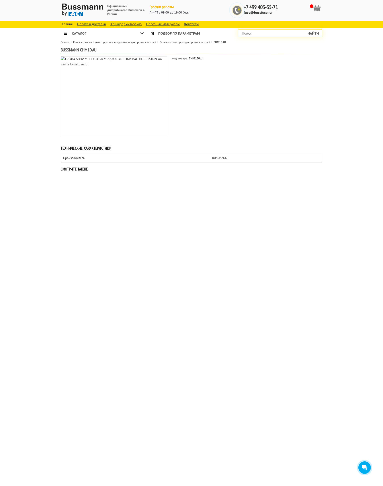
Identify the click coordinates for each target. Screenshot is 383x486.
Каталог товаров (82, 42)
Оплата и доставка (91, 24)
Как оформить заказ (126, 24)
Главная (65, 42)
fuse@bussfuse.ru (258, 12)
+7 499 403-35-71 (261, 7)
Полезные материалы (163, 24)
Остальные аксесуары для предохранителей (185, 42)
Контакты (191, 24)
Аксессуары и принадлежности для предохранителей (125, 42)
